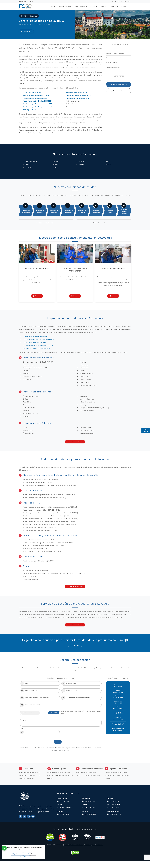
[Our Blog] (112, 1)
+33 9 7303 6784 (118, 708)
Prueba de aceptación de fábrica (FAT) (78, 98)
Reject (33, 854)
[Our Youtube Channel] (115, 1)
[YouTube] (33, 816)
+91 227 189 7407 (118, 725)
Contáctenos (125, 6)
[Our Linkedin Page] (125, 1)
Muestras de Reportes (119, 91)
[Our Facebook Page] (118, 1)
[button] (129, 1)
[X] (24, 816)
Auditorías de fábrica (112, 63)
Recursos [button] (114, 6)
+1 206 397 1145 (118, 687)
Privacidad (67, 845)
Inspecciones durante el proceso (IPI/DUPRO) (38, 339)
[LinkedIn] (29, 816)
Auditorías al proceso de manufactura (78, 95)
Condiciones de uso (77, 845)
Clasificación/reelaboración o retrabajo (36, 95)
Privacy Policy (23, 857)
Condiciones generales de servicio (93, 845)
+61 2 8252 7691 (118, 719)
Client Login (23, 1)
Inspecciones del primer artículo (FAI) (35, 336)
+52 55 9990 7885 (118, 692)
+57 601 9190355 (118, 698)
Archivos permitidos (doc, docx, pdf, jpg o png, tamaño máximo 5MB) (81, 712)
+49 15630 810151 (118, 714)
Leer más (38, 296)
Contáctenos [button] (76, 645)
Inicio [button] (52, 6)
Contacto (146, 431)
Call (32, 1)
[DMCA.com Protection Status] (75, 852)
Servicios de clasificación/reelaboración (36, 348)
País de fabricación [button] (80, 6)
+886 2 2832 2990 (118, 730)
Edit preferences (17, 854)
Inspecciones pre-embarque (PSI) (34, 342)
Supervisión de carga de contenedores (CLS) (38, 345)
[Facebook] (20, 816)
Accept (26, 854)
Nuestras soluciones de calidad (115, 53)
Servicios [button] (93, 6)
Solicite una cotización (120, 84)
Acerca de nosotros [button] (64, 6)
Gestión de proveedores (113, 68)
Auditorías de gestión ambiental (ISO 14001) (37, 104)
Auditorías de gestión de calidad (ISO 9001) (37, 101)
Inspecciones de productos (32, 92)
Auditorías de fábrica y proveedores (35, 98)
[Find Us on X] (122, 1)
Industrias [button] (103, 6)
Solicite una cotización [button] (76, 442)
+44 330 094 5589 (118, 703)
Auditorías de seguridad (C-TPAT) (77, 92)
